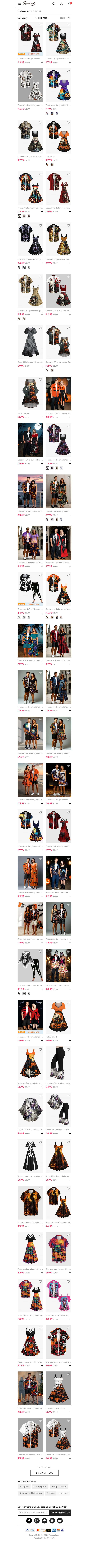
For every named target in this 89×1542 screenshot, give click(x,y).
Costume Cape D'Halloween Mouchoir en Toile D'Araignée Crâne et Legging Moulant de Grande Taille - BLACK (30, 985)
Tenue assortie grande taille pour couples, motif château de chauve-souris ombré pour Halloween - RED (30, 1037)
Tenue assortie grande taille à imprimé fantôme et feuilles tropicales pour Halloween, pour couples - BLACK (58, 460)
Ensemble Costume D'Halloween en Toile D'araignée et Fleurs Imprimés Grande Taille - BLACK (58, 1130)
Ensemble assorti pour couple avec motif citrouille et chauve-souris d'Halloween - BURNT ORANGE (58, 1455)
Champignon (40, 1486)
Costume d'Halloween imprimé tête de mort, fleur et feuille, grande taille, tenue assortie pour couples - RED (58, 208)
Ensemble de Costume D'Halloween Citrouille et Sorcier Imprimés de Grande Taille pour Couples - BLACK (58, 893)
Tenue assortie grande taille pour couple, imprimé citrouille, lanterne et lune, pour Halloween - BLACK (58, 707)
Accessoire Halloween (31, 1493)
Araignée (24, 1486)
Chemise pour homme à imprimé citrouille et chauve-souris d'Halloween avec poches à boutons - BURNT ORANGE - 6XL (30, 1455)
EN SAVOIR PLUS (44, 1473)
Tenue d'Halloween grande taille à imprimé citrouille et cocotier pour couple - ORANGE (30, 800)
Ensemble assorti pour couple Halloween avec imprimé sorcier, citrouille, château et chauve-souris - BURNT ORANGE (58, 1222)
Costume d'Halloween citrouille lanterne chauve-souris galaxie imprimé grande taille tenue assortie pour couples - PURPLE (30, 563)
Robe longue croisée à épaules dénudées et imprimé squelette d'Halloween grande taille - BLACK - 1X (30, 1176)
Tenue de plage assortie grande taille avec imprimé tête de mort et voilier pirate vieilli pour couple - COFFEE (30, 311)
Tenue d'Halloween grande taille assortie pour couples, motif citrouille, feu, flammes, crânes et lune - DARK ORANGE (58, 753)
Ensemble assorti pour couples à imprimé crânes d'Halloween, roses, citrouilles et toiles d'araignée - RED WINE (30, 1408)
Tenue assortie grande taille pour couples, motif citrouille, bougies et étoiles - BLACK (30, 707)
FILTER (63, 18)
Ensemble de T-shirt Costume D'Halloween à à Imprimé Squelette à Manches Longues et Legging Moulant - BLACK (30, 609)
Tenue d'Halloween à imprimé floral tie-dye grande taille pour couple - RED (58, 660)
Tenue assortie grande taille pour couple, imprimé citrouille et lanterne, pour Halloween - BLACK (30, 511)
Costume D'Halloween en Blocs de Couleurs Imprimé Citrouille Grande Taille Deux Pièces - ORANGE (58, 413)
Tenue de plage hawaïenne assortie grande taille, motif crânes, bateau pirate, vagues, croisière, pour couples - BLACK (58, 59)
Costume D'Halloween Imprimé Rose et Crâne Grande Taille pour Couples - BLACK (30, 460)
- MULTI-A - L (23, 413)
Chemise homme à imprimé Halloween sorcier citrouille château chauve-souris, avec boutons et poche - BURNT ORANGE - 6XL (30, 1222)
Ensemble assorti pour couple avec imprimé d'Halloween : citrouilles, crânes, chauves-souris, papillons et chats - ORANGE (30, 1315)
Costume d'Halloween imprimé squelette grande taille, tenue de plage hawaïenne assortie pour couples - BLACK (30, 259)
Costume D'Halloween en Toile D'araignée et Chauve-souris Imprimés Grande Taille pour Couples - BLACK (58, 362)
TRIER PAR (41, 18)
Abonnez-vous (60, 1512)
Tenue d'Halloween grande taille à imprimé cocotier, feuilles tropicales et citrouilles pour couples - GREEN (30, 660)
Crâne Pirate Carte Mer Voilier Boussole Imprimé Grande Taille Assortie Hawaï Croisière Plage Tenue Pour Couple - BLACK (30, 156)
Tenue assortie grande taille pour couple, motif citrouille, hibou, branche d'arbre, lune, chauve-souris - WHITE (58, 800)
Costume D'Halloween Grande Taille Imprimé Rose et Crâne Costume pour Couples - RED (58, 311)
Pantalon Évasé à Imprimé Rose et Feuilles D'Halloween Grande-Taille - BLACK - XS (58, 1083)
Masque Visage (58, 1486)
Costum (51, 1493)
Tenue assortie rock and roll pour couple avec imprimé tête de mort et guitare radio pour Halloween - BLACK (58, 939)
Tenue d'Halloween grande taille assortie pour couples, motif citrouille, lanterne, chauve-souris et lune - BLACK (30, 753)
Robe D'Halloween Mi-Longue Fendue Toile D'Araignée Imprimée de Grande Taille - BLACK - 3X (30, 362)
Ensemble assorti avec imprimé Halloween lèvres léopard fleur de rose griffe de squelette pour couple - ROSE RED (58, 1315)
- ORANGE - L (51, 1037)
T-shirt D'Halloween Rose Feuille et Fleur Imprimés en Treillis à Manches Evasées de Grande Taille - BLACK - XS (30, 1130)
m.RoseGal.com (31, 3)
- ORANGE (50, 156)
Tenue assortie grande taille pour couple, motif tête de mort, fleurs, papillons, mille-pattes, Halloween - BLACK (30, 59)
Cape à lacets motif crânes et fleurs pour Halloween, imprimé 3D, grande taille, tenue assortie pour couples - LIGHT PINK (58, 985)
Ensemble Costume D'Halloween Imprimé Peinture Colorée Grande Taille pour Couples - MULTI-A (58, 563)
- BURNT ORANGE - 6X (55, 1408)
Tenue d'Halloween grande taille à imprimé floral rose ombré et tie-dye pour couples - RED (58, 846)
